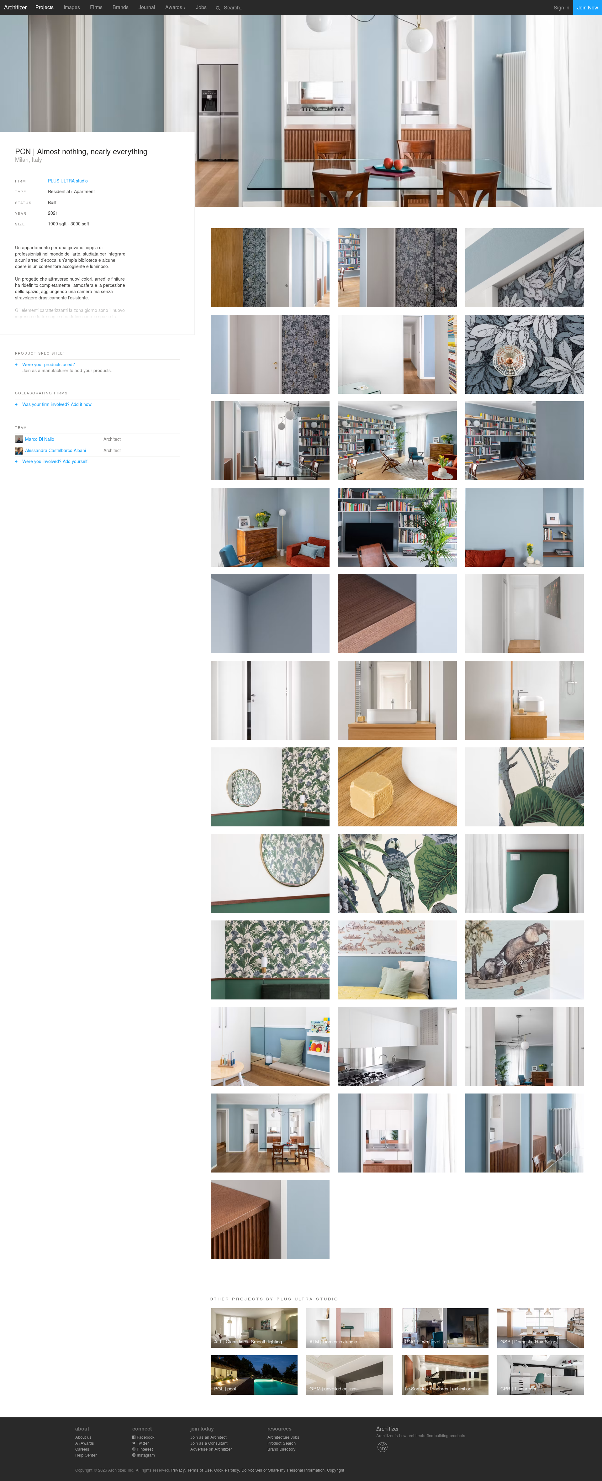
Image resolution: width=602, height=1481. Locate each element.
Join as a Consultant (209, 1443)
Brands (121, 7)
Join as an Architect (208, 1437)
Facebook (145, 1437)
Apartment (84, 191)
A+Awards (84, 1443)
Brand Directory (281, 1449)
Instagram (145, 1455)
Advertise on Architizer (211, 1449)
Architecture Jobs (283, 1437)
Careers (82, 1449)
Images (72, 7)
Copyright (335, 1470)
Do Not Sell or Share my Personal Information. (283, 1470)
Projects (44, 7)
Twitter (142, 1443)
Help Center (86, 1455)
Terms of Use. (200, 1470)
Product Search (281, 1443)
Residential (59, 191)
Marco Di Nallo (39, 439)
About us (83, 1437)
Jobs (201, 7)
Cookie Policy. (227, 1470)
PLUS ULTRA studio (68, 180)
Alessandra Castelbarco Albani (55, 450)
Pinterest (144, 1449)
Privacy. (178, 1470)
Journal (147, 7)
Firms (96, 7)
